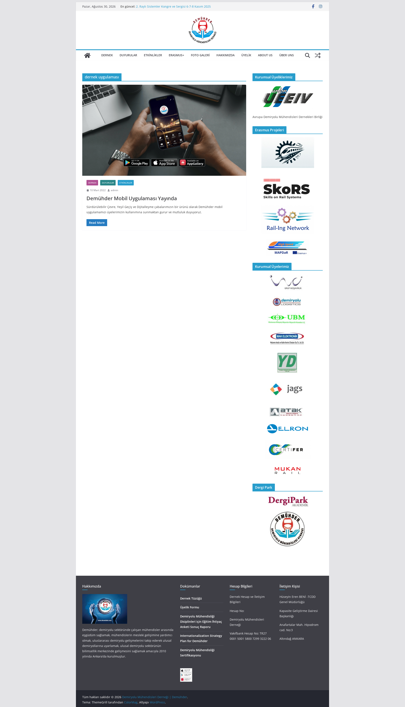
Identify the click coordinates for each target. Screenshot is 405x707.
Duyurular (128, 55)
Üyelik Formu (189, 607)
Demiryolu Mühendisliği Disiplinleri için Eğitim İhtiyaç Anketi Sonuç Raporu (201, 621)
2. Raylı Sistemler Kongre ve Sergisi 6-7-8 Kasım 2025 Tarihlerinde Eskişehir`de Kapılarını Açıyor (173, 8)
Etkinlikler (153, 55)
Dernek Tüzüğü (191, 598)
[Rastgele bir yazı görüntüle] (318, 55)
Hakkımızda (225, 55)
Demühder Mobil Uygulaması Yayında (131, 198)
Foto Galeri (200, 55)
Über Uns (286, 55)
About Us (265, 55)
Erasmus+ (176, 55)
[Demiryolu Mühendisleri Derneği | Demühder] (87, 55)
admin (114, 190)
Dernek (107, 55)
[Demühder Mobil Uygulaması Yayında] (164, 130)
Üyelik (246, 55)
